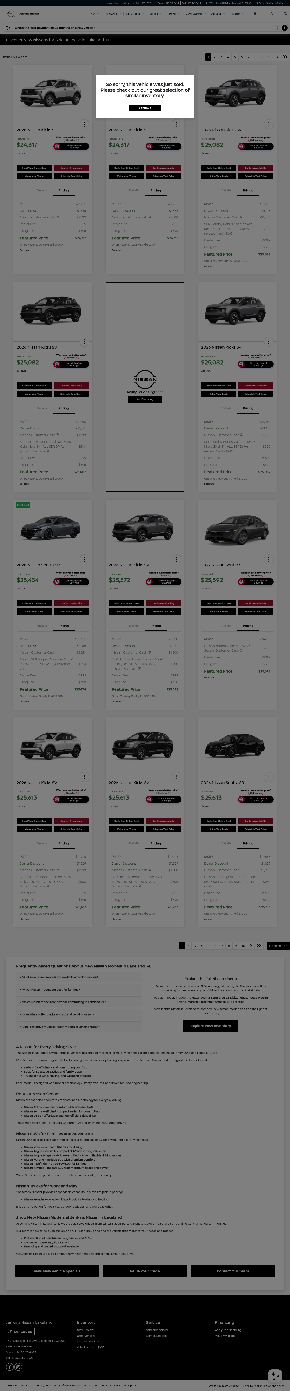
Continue (145, 108)
